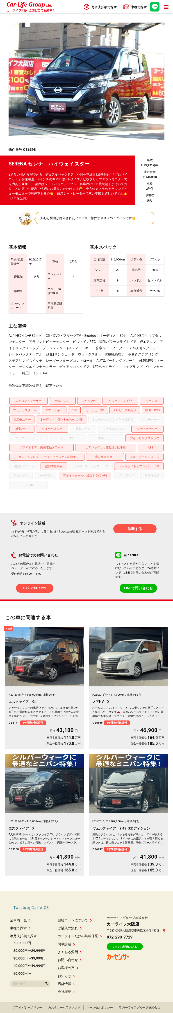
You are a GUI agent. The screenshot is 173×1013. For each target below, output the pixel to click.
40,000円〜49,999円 (29, 966)
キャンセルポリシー (99, 1007)
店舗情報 (64, 984)
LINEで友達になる (125, 946)
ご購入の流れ (68, 928)
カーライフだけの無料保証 (78, 936)
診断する (135, 529)
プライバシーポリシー (27, 1007)
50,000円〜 (22, 973)
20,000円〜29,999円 (29, 951)
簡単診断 (64, 944)
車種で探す (18, 928)
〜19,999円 (22, 943)
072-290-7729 (34, 588)
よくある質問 (68, 952)
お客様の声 (66, 968)
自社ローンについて (73, 920)
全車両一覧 (18, 920)
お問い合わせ (68, 960)
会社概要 (64, 992)
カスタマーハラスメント (64, 1007)
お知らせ (64, 976)
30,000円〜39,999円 (29, 958)
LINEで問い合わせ (138, 588)
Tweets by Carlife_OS (31, 908)
